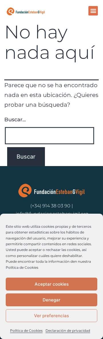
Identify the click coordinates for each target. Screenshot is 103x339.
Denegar (51, 300)
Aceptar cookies (52, 284)
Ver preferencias (51, 315)
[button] (93, 10)
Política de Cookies (26, 330)
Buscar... (15, 119)
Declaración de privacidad (67, 330)
